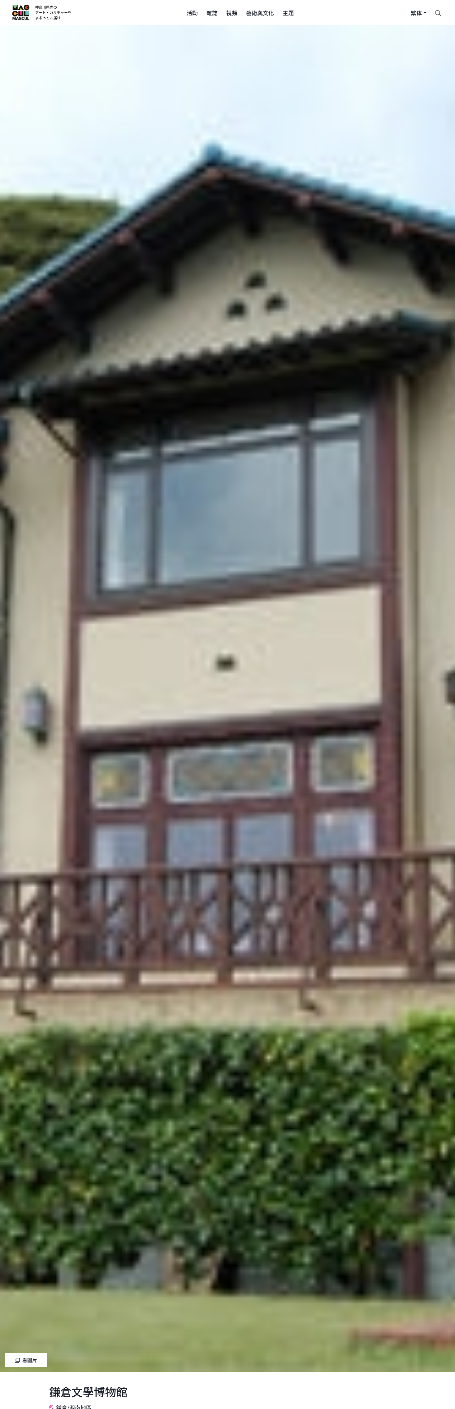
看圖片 (29, 1360)
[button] (192, 12)
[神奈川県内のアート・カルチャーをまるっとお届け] (42, 12)
